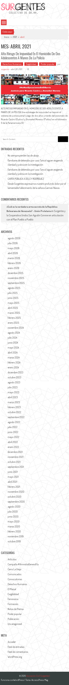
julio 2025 (12, 292)
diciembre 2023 (15, 372)
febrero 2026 (14, 263)
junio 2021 (13, 471)
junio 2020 (13, 516)
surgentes (5, 69)
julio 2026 (13, 243)
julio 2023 (12, 387)
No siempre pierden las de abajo (23, 155)
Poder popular (47, 64)
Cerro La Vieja (14, 569)
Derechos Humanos (12, 64)
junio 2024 (13, 342)
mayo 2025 (13, 302)
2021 (15, 36)
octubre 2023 (14, 377)
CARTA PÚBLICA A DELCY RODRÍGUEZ (26, 178)
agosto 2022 (14, 422)
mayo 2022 (13, 437)
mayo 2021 (13, 476)
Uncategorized (15, 624)
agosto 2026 (14, 238)
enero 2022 (13, 447)
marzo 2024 (14, 357)
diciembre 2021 (15, 452)
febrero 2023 (14, 407)
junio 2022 (13, 432)
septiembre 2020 (16, 501)
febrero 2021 (14, 486)
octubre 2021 (14, 461)
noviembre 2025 (16, 278)
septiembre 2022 (16, 417)
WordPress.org (15, 656)
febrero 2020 (14, 531)
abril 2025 (13, 307)
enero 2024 (13, 367)
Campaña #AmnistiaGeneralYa (23, 564)
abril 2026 (13, 253)
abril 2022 (13, 442)
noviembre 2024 (16, 327)
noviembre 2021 (15, 456)
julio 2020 (13, 511)
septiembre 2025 (16, 283)
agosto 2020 (14, 506)
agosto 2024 (14, 332)
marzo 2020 (14, 526)
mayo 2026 (13, 248)
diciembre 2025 (15, 273)
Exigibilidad (31, 64)
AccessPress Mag (39, 679)
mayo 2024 (13, 347)
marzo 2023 (14, 402)
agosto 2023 (14, 382)
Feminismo (13, 599)
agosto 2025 (14, 288)
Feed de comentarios (18, 651)
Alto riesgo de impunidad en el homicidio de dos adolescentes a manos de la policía (30, 55)
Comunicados (14, 574)
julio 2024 (12, 337)
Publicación (13, 619)
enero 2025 (13, 322)
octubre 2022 (14, 412)
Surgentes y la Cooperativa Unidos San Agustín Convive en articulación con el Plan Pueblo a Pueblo (36, 215)
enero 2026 (13, 268)
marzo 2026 (14, 258)
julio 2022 (12, 427)
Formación (13, 604)
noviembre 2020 (16, 491)
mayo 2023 (13, 392)
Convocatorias (15, 579)
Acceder (12, 641)
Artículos (12, 559)
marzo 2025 (14, 312)
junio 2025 (13, 297)
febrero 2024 (14, 362)
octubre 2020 (14, 496)
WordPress (19, 679)
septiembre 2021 (16, 466)
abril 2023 (13, 397)
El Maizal (12, 589)
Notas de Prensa (16, 609)
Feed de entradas (16, 646)
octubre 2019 (14, 541)
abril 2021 (12, 481)
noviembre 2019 (16, 536)
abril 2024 (12, 352)
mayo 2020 (13, 521)
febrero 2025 (14, 317)
